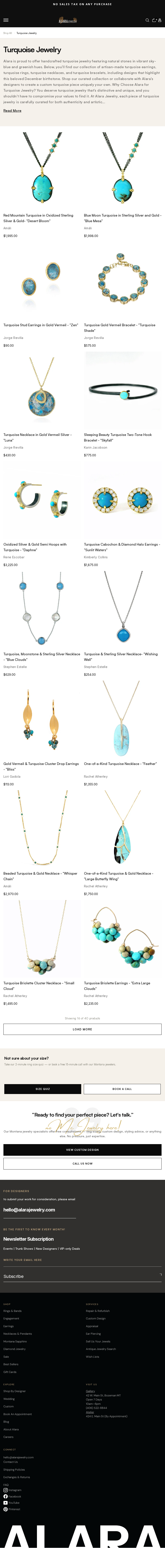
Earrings (8, 1326)
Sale (6, 1357)
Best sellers (10, 1364)
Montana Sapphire (15, 1341)
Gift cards (10, 1372)
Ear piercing (93, 1334)
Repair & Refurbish (98, 1311)
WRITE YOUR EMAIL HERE (22, 1260)
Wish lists (92, 1357)
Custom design (95, 1318)
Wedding (9, 1399)
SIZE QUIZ (43, 1089)
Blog (6, 1421)
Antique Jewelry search (101, 1349)
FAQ (6, 1485)
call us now (83, 1163)
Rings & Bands (12, 1311)
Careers (8, 1437)
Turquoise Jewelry (27, 33)
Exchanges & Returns (16, 1477)
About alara (11, 1429)
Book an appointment (17, 1414)
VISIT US (91, 1384)
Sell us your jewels (98, 1341)
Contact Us (10, 1462)
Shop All (7, 33)
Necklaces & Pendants (17, 1334)
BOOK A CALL (122, 1089)
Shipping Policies (14, 1469)
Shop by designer (14, 1391)
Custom (8, 1406)
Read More (12, 110)
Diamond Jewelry (14, 1349)
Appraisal (92, 1326)
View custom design (82, 1149)
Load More (82, 1029)
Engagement (11, 1318)
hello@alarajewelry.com (29, 1210)
